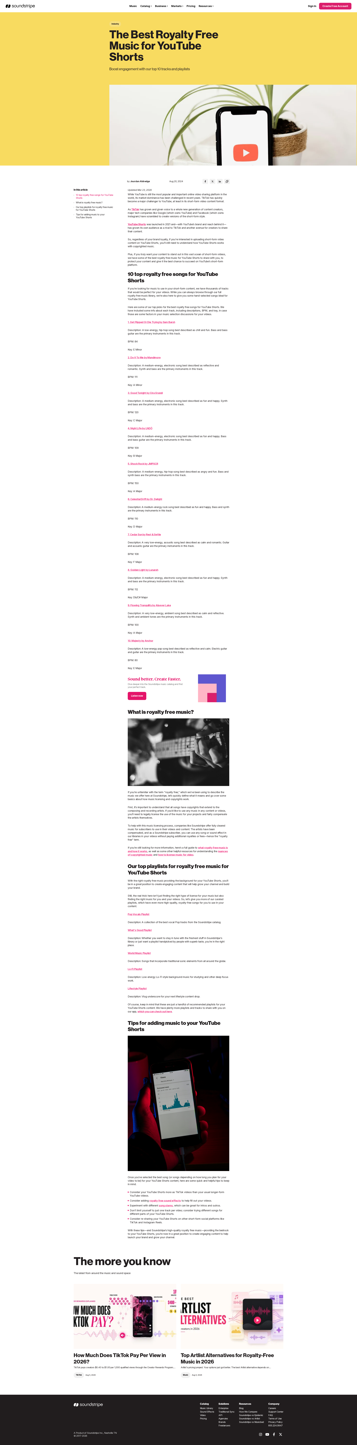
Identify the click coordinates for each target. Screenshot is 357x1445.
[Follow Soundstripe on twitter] (280, 1435)
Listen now (137, 695)
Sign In (312, 6)
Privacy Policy (275, 1422)
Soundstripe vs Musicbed (251, 1422)
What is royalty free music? (89, 202)
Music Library (206, 1408)
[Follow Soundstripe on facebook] (274, 1435)
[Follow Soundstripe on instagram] (260, 1435)
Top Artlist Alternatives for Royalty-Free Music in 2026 (227, 1358)
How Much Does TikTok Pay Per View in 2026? (120, 1358)
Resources (205, 6)
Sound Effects (207, 1411)
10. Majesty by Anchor (140, 640)
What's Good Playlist (140, 930)
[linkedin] (220, 181)
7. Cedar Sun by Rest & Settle (144, 534)
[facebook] (205, 181)
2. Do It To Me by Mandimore (144, 357)
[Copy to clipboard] (227, 181)
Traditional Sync (226, 1411)
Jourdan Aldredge (140, 181)
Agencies (223, 1418)
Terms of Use (275, 1418)
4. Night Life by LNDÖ (140, 428)
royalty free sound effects (165, 1200)
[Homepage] (20, 6)
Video (203, 1415)
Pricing (191, 6)
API (220, 1415)
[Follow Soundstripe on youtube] (267, 1435)
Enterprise (223, 1408)
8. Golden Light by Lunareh (143, 569)
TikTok (79, 1375)
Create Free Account (335, 6)
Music (133, 6)
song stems (166, 1205)
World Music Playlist (139, 953)
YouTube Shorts (137, 224)
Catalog (145, 6)
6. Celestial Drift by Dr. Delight (145, 499)
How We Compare (248, 1411)
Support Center (275, 1411)
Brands (222, 1422)
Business (160, 6)
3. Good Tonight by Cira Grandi (145, 392)
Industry (115, 24)
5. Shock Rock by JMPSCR (143, 463)
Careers (272, 1408)
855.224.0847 (275, 1425)
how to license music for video (175, 854)
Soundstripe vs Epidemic (251, 1415)
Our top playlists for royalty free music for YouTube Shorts (94, 208)
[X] (212, 181)
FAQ (270, 1415)
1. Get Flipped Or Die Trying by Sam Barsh (151, 322)
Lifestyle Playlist (137, 988)
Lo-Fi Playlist (135, 969)
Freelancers (224, 1425)
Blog (241, 1408)
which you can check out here (155, 1011)
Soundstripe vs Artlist (249, 1418)
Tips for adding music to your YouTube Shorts (90, 216)
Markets (176, 6)
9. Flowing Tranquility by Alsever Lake (149, 605)
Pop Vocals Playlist (138, 914)
